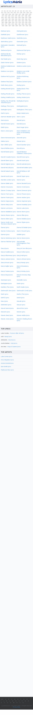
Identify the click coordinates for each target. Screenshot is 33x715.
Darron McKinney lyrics (8, 238)
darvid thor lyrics (22, 308)
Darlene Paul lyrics (7, 81)
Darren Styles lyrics (23, 222)
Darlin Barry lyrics (6, 85)
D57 (29, 19)
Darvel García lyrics (7, 308)
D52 (13, 19)
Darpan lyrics (21, 141)
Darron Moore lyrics (23, 238)
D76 (2, 24)
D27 (20, 14)
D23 (6, 14)
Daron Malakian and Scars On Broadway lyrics (23, 132)
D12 (2, 12)
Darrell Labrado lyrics (24, 164)
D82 (23, 24)
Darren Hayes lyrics (7, 201)
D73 (23, 22)
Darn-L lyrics (21, 116)
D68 (6, 22)
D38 (26, 16)
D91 (24, 25)
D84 (30, 24)
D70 (13, 22)
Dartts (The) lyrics (23, 294)
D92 (27, 25)
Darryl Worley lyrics (23, 271)
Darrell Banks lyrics (7, 152)
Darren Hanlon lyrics (23, 197)
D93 (30, 25)
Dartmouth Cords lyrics (24, 290)
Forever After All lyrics (17, 333)
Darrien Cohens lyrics (8, 231)
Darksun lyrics (5, 31)
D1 (2, 11)
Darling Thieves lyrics (24, 94)
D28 (23, 14)
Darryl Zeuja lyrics (7, 275)
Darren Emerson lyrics (24, 190)
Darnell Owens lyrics (7, 124)
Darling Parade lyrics (7, 94)
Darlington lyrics (6, 109)
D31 (3, 16)
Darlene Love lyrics (7, 71)
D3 (7, 11)
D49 (3, 19)
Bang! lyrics (8, 336)
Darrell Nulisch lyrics (7, 171)
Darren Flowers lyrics (24, 194)
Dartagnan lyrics (6, 283)
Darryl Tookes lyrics (7, 271)
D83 (26, 24)
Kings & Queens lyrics (14, 346)
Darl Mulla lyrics (6, 59)
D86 (6, 25)
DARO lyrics (4, 127)
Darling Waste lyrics (23, 97)
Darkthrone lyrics (22, 34)
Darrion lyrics (5, 234)
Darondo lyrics (21, 137)
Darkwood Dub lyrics (23, 50)
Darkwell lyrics (21, 45)
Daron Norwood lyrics (8, 137)
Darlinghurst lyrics (22, 101)
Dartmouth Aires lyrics (8, 290)
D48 (30, 17)
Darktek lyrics (5, 34)
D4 (10, 11)
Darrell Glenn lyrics (7, 160)
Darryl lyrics (5, 248)
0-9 (2, 699)
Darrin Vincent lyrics (23, 231)
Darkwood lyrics (6, 50)
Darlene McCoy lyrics (8, 76)
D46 (23, 17)
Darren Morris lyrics (23, 211)
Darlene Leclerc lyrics (24, 66)
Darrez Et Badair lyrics (24, 227)
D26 (16, 14)
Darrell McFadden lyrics (24, 167)
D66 (30, 20)
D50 (6, 19)
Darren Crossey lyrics (8, 190)
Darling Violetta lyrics (8, 97)
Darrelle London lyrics (8, 180)
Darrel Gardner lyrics (23, 144)
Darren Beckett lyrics (24, 183)
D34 (12, 16)
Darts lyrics (4, 294)
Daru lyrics (4, 301)
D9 (23, 11)
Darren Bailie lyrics (7, 183)
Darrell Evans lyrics (23, 157)
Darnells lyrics (21, 124)
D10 (27, 11)
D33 (9, 16)
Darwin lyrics (21, 312)
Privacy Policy (16, 707)
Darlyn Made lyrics (23, 113)
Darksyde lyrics (22, 31)
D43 (12, 17)
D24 (10, 14)
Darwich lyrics (5, 312)
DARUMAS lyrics (6, 304)
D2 (5, 11)
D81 (20, 24)
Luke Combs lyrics (6, 356)
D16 (15, 12)
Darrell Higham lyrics (7, 164)
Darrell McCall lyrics (7, 167)
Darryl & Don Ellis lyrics (24, 248)
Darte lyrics (20, 283)
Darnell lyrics (21, 120)
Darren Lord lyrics (7, 208)
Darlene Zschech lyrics (24, 81)
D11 (30, 11)
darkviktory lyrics (6, 41)
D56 (26, 19)
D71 (16, 22)
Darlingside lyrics (22, 106)
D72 (20, 22)
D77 (6, 24)
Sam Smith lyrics (6, 366)
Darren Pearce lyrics (7, 215)
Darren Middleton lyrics (8, 211)
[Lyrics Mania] (16, 2)
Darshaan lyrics (6, 280)
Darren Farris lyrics (7, 194)
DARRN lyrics (21, 234)
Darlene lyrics (21, 62)
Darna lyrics (5, 120)
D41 (6, 17)
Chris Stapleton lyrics (7, 360)
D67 (3, 22)
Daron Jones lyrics (7, 131)
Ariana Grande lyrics (7, 363)
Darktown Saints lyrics (8, 38)
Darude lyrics (21, 301)
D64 (23, 20)
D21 (31, 12)
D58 (2, 20)
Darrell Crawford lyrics (8, 157)
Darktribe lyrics (22, 38)
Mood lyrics (11, 340)
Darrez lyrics (5, 227)
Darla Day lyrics (22, 59)
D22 (3, 14)
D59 (6, 20)
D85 (3, 25)
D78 (9, 24)
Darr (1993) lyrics (6, 144)
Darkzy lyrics (21, 54)
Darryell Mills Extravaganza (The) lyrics (23, 243)
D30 (30, 14)
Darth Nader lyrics (23, 287)
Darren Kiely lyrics (7, 204)
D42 (9, 17)
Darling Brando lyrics (7, 88)
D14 (8, 12)
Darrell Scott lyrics (7, 176)
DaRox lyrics (5, 141)
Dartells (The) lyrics (7, 287)
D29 (26, 14)
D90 (20, 25)
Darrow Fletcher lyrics (8, 241)
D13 (5, 12)
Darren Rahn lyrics (7, 218)
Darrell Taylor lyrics (23, 176)
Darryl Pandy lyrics (23, 262)
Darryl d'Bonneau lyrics (8, 255)
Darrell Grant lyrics (23, 160)
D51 (10, 19)
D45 (19, 17)
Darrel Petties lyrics (7, 148)
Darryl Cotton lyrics (23, 252)
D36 (19, 16)
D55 (23, 19)
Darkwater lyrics (22, 41)
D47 (26, 17)
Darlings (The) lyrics (7, 106)
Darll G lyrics (5, 113)
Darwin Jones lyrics (7, 319)
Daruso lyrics (21, 304)
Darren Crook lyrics (23, 187)
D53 (16, 19)
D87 (10, 25)
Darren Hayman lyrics (24, 201)
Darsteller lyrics (22, 280)
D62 (16, 20)
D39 (29, 16)
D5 (13, 11)
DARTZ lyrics (5, 297)
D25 (13, 14)
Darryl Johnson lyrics (23, 259)
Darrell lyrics (21, 148)
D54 (19, 19)
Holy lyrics (14, 343)
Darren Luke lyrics (23, 208)
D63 (19, 20)
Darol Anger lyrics (22, 127)
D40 (2, 17)
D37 (23, 16)
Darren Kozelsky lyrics (24, 204)
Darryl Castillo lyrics (7, 252)
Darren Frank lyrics (7, 197)
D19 (24, 12)
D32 (6, 16)
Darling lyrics (21, 85)
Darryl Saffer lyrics (7, 266)
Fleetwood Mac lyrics (7, 370)
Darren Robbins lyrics (24, 218)
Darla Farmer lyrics (7, 62)
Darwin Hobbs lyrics (23, 315)
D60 (9, 20)
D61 (13, 20)
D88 (13, 25)
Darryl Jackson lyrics (7, 259)
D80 (16, 24)
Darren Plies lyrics (22, 215)
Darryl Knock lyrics (7, 262)
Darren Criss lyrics (7, 187)
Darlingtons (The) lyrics (24, 109)
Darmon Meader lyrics (8, 116)
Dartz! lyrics (20, 297)
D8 (21, 11)
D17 (18, 12)
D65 (26, 20)
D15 (12, 12)
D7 (18, 11)
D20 (27, 12)
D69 (10, 22)
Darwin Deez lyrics (7, 315)
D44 (16, 17)
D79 (13, 24)
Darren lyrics (21, 180)
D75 (30, 22)
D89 (16, 25)
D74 (26, 22)
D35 (16, 16)
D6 (15, 11)
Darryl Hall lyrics (22, 255)
